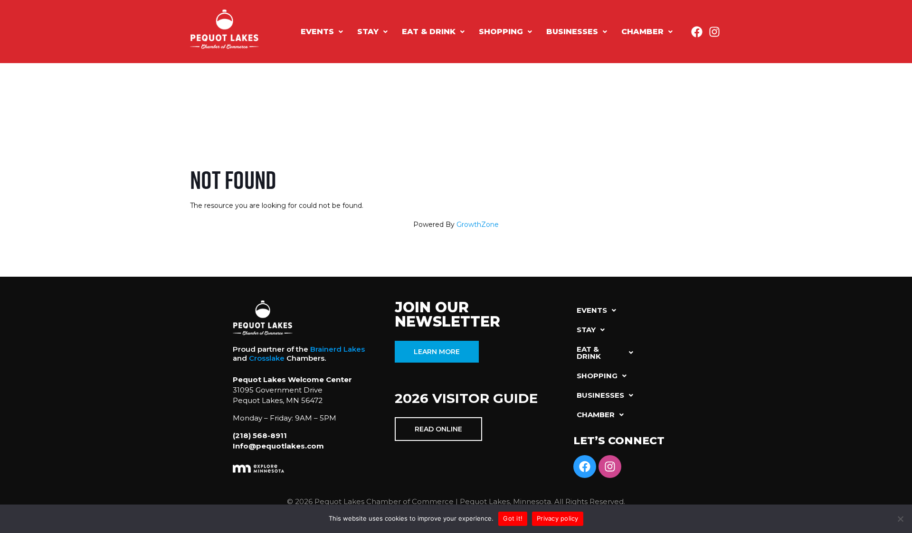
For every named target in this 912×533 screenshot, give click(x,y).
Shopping (501, 31)
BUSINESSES (572, 31)
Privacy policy (558, 518)
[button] (322, 32)
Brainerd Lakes (337, 349)
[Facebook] (696, 31)
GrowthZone (477, 224)
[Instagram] (714, 31)
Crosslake (267, 358)
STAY (368, 31)
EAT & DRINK (429, 31)
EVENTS (317, 31)
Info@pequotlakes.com (278, 445)
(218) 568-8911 (260, 435)
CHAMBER (642, 31)
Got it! (512, 518)
